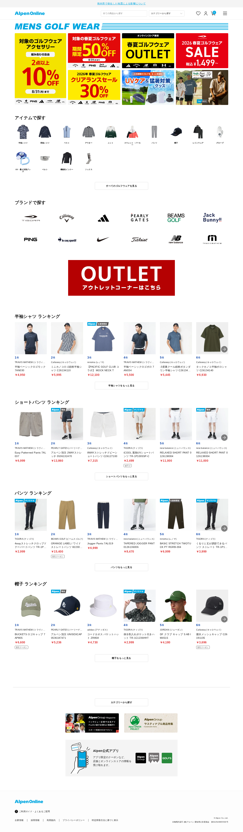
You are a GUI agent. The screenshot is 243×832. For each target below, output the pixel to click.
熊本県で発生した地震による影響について (121, 3)
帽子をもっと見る (121, 658)
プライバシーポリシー (74, 820)
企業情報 (19, 820)
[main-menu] (225, 13)
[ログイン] (206, 13)
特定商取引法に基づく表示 (105, 820)
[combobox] (124, 13)
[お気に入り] (198, 13)
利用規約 (51, 820)
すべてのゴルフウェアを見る (121, 186)
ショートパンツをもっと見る (121, 476)
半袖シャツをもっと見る (121, 385)
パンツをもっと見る (121, 567)
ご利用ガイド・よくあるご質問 (34, 811)
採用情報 (35, 820)
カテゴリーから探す (121, 702)
